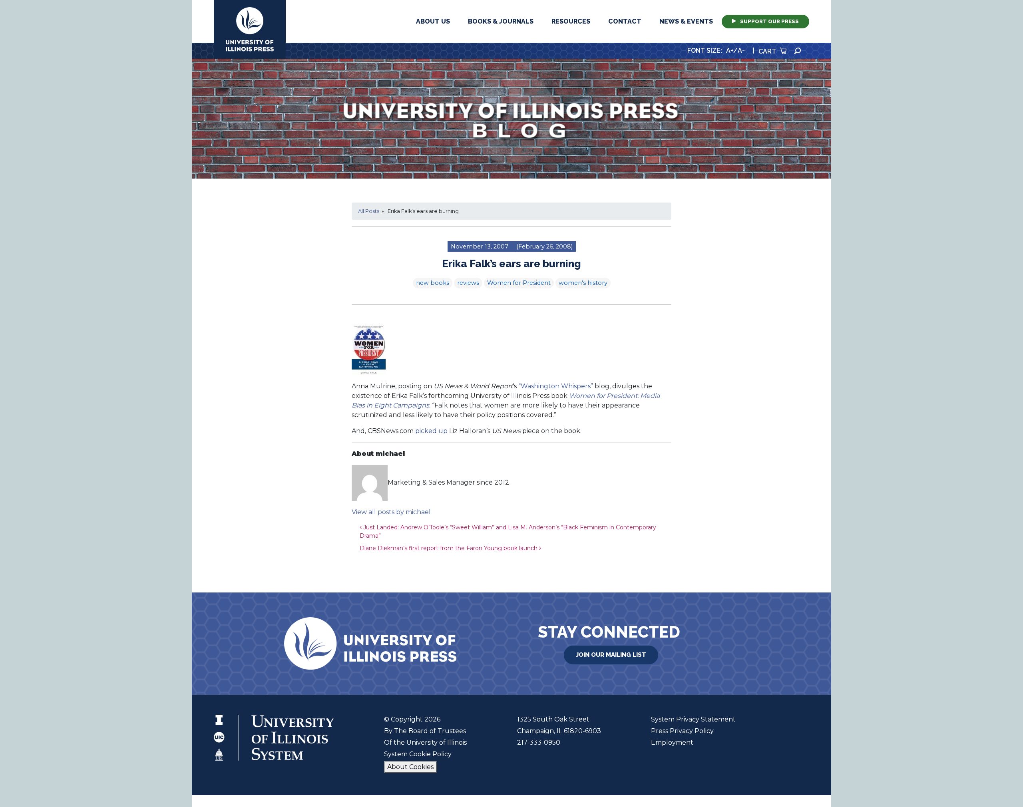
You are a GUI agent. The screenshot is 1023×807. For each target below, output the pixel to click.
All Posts (368, 211)
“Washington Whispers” (555, 386)
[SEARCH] (797, 51)
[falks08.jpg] (369, 349)
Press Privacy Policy (682, 731)
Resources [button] (570, 21)
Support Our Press (769, 21)
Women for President (519, 282)
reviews (468, 282)
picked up (431, 431)
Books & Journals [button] (500, 21)
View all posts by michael (391, 512)
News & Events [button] (686, 21)
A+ (729, 50)
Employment (672, 742)
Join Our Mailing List (611, 654)
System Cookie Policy (418, 754)
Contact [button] (624, 21)
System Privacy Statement (693, 719)
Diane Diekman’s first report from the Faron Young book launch (449, 548)
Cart (768, 51)
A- (741, 50)
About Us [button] (433, 21)
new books (432, 282)
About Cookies (410, 767)
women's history (583, 282)
